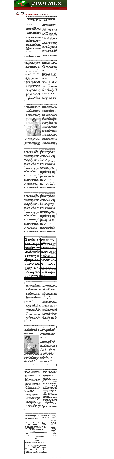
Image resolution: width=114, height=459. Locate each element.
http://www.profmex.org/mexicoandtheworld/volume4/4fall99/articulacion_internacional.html (33, 14)
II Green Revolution (56, 8)
